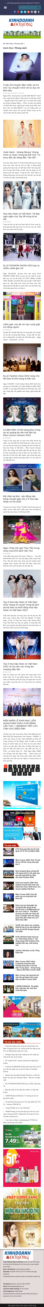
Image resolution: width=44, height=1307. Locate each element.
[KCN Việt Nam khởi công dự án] (8, 940)
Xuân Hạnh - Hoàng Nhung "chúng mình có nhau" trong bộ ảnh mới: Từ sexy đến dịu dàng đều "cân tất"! (21, 155)
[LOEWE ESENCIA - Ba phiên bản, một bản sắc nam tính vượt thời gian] (8, 989)
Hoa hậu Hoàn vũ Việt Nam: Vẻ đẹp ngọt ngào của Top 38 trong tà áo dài (21, 216)
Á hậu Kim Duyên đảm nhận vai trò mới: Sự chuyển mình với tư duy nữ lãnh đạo (21, 88)
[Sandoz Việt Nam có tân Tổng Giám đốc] (8, 954)
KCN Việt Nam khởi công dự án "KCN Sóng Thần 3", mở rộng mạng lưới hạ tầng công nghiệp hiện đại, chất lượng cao (27, 941)
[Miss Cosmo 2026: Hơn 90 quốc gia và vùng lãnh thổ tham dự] (8, 897)
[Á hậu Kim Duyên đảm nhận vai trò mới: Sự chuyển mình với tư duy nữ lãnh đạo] (22, 67)
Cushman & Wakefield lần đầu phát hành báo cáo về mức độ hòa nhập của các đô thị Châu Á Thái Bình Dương (22, 1069)
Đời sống (9, 43)
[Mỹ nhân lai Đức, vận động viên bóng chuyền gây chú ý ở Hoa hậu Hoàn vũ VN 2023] (22, 478)
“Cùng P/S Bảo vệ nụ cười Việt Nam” (17, 1108)
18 (25, 774)
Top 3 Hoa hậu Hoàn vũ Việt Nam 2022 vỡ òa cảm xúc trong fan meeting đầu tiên (20, 666)
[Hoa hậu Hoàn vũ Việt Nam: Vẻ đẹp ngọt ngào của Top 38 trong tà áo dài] (22, 195)
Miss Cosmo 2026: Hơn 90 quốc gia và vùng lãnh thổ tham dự (26, 896)
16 (14, 774)
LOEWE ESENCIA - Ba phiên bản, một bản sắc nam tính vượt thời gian (27, 988)
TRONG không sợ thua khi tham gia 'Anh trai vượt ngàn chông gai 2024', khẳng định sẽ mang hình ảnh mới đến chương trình (21, 1114)
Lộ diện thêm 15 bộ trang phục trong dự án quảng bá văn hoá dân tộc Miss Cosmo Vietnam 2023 (21, 432)
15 (37, 770)
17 (19, 774)
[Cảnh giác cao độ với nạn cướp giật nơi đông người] (22, 306)
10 (10, 770)
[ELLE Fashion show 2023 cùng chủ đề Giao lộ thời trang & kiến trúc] (22, 357)
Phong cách (19, 43)
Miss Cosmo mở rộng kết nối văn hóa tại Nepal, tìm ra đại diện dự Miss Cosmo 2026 (27, 977)
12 (21, 770)
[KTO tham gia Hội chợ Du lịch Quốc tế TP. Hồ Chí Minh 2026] (8, 852)
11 (16, 770)
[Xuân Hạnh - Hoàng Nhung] (22, 134)
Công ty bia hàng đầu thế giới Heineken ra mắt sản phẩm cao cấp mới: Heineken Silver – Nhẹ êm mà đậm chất (21, 1077)
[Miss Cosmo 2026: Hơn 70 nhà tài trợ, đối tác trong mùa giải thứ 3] (8, 863)
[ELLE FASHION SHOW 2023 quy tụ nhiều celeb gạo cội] (22, 247)
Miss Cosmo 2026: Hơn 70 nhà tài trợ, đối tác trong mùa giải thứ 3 (27, 862)
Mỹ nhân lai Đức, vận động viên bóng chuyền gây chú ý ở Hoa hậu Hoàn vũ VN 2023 (20, 499)
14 (32, 770)
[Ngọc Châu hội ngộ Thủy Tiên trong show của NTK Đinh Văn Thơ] (22, 530)
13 (27, 770)
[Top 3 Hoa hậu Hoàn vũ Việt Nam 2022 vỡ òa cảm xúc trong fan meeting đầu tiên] (22, 645)
